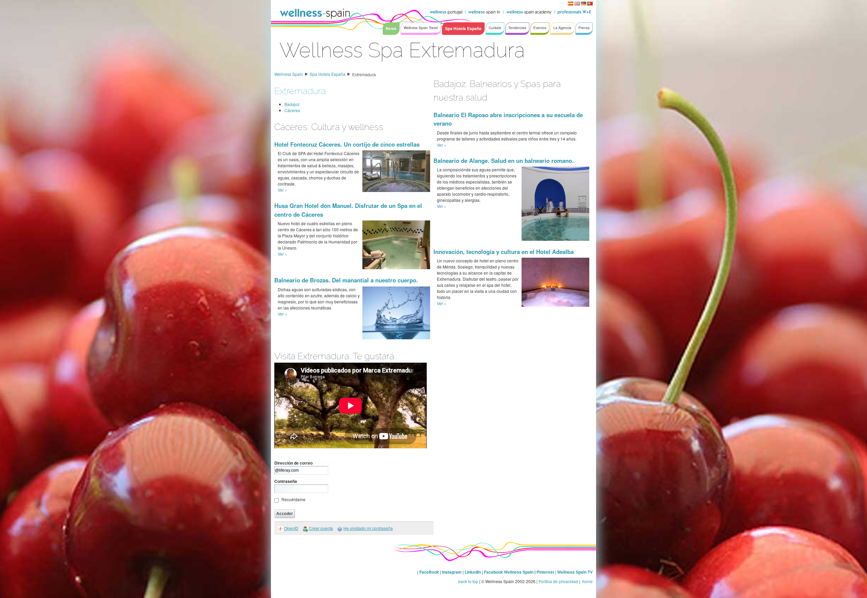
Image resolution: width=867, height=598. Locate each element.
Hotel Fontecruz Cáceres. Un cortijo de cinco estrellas (347, 144)
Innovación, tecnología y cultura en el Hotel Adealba (504, 252)
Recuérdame (293, 499)
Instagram (452, 572)
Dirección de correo (293, 463)
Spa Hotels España (327, 74)
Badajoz (292, 104)
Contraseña (285, 481)
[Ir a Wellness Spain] (315, 13)
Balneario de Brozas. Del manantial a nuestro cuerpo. (346, 280)
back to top (468, 581)
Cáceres (292, 110)
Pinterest (545, 572)
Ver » (282, 190)
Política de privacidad (558, 581)
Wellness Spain (288, 74)
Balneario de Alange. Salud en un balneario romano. (504, 160)
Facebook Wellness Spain (508, 572)
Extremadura (364, 74)
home (587, 581)
